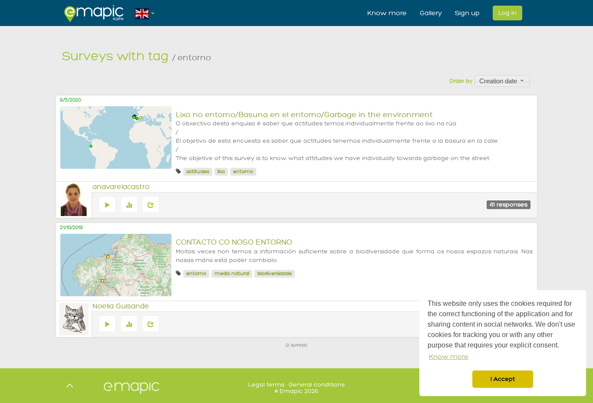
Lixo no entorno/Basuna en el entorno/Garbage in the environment (304, 115)
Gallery (431, 13)
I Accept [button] (503, 379)
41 (508, 204)
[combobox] (502, 80)
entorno (243, 171)
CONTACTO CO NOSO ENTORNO (234, 242)
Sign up (467, 13)
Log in (507, 13)
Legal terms (266, 384)
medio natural (231, 273)
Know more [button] (448, 356)
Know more (387, 13)
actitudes (197, 171)
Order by (460, 81)
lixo (221, 171)
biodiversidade (274, 273)
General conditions (317, 384)
